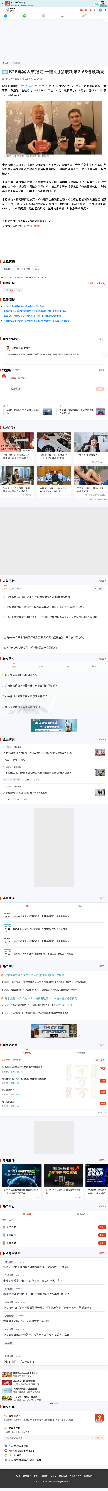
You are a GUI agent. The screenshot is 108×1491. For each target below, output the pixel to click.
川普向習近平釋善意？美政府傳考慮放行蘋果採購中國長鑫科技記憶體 (36, 320)
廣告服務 (63, 1476)
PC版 (18, 1476)
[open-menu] (3, 10)
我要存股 (100, 282)
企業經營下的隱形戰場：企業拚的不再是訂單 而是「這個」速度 (17, 457)
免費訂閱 (99, 1437)
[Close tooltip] (100, 22)
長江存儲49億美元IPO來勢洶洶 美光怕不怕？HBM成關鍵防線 (33, 315)
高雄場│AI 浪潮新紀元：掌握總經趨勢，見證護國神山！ (42, 941)
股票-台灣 (15, 1083)
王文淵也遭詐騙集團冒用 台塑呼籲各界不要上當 (76, 411)
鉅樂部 (45, 1476)
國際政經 (17, 747)
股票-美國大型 (17, 1071)
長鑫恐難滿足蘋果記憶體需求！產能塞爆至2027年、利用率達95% (35, 311)
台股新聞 (16, 63)
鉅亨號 (36, 1476)
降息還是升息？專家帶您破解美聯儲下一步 (28, 221)
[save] (82, 16)
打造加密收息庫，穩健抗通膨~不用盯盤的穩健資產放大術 (40, 928)
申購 (103, 1080)
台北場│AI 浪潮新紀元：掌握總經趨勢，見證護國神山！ (42, 916)
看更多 (101, 339)
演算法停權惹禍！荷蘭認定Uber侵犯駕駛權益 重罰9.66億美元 (53, 457)
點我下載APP (34, 225)
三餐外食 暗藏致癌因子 (88, 455)
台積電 (12, 1235)
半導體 (12, 1243)
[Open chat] (102, 16)
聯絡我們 (88, 1476)
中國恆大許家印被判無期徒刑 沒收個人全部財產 (53, 490)
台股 (7, 63)
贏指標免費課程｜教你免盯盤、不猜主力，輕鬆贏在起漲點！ (44, 953)
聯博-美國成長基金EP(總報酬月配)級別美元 (22, 1067)
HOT (15, 916)
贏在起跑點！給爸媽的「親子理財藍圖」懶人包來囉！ (26, 277)
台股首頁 (89, 282)
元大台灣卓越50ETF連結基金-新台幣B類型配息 (24, 1078)
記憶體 (12, 1227)
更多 (101, 588)
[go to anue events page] (95, 10)
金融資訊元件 (76, 1476)
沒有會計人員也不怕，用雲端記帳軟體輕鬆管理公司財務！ (16, 490)
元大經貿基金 (8, 1101)
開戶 (103, 1069)
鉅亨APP (27, 1476)
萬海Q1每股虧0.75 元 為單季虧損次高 (23, 411)
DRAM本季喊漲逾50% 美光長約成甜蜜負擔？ (25, 306)
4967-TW (32, 86)
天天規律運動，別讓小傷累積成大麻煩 (90, 490)
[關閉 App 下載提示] (2, 3)
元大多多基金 (8, 1090)
